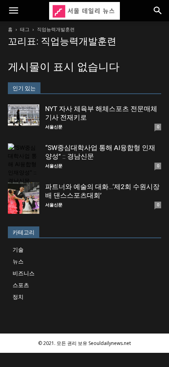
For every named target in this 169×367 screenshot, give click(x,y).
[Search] (158, 10)
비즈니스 (24, 273)
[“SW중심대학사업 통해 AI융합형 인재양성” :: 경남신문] (23, 164)
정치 (18, 296)
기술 (18, 249)
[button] (13, 10)
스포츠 (21, 285)
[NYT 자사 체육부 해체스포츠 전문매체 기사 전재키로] (23, 115)
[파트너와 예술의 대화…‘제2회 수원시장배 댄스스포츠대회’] (23, 198)
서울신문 (53, 127)
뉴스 (18, 261)
